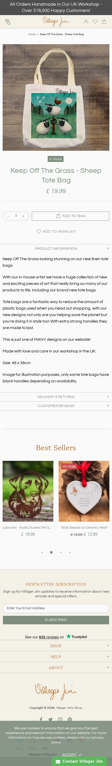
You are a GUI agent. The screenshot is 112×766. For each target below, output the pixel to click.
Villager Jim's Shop (56, 21)
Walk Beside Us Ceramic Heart (84, 527)
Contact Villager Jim (81, 761)
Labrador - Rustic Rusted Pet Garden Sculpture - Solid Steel (28, 527)
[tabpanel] (28, 505)
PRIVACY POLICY (43, 755)
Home (32, 34)
